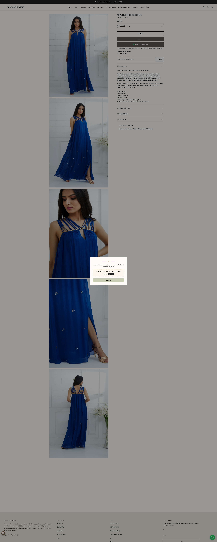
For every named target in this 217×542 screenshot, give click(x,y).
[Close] (124, 257)
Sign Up (108, 280)
